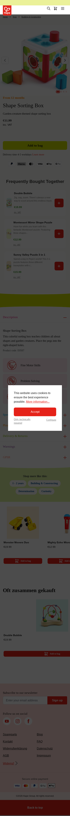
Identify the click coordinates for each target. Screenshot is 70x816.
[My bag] (55, 8)
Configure (51, 420)
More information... (38, 401)
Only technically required (22, 421)
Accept (35, 411)
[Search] (48, 8)
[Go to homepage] (7, 10)
